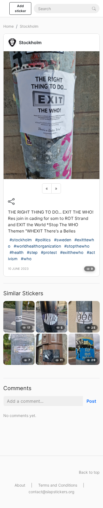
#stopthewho (77, 246)
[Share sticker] (11, 201)
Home (8, 26)
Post (91, 401)
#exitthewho (71, 252)
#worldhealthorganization (37, 246)
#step (32, 252)
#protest (49, 252)
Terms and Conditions (57, 485)
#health (17, 252)
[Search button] (94, 8)
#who (26, 258)
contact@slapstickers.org (51, 491)
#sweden (62, 239)
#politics (43, 239)
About (20, 485)
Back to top (89, 472)
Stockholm (29, 26)
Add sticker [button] (20, 8)
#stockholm (21, 239)
